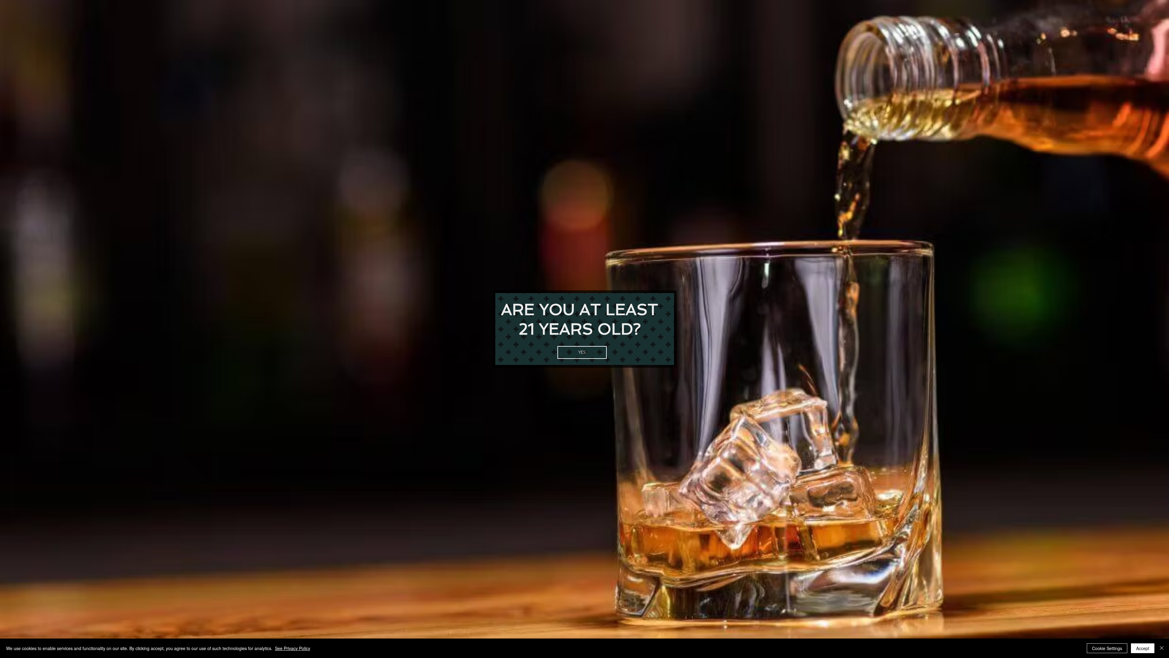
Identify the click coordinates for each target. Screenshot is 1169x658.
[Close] (1161, 648)
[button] (582, 352)
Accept (1142, 648)
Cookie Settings (1107, 648)
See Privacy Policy (292, 648)
